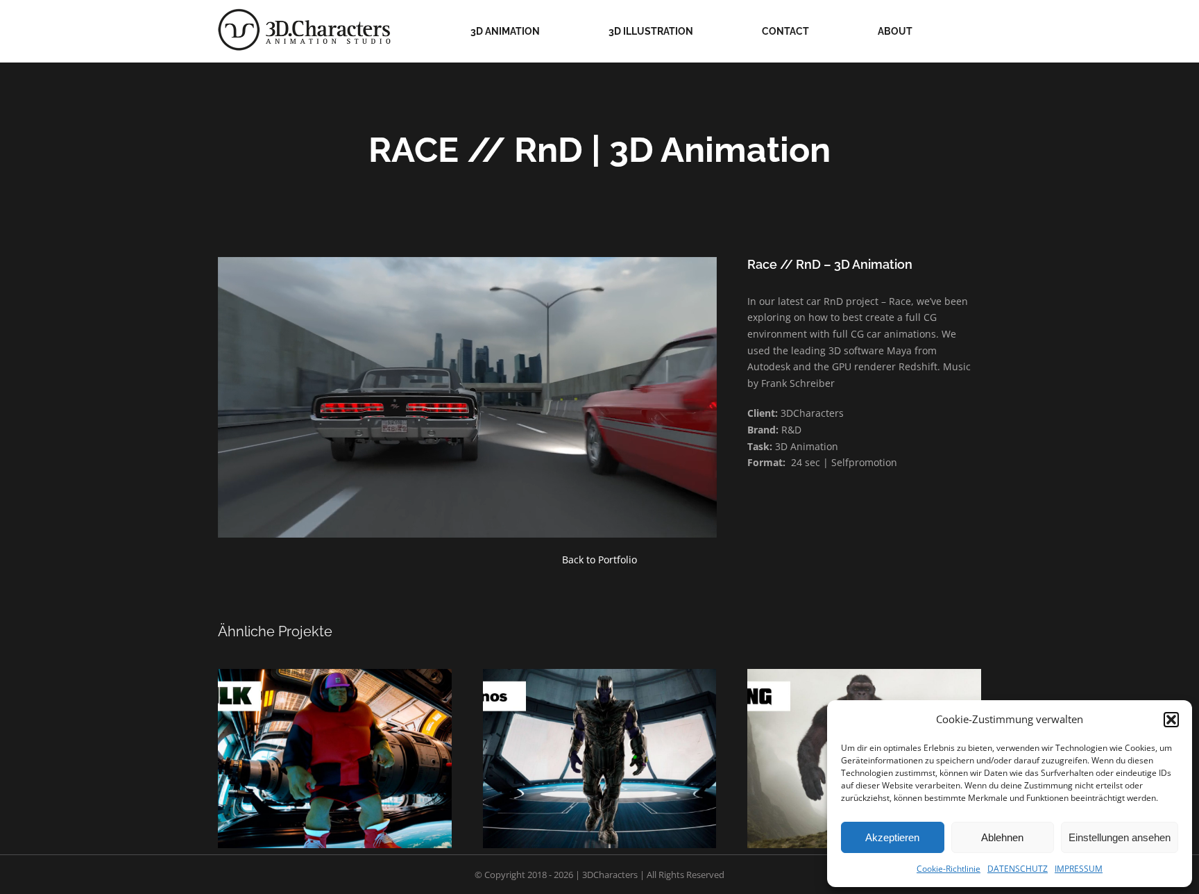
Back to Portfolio (599, 559)
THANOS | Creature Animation (616, 740)
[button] (1171, 720)
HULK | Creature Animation (351, 740)
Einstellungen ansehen (1120, 837)
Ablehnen (1002, 837)
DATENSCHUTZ (1017, 869)
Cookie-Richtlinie (948, 869)
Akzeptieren (892, 837)
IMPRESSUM (1079, 869)
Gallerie (317, 740)
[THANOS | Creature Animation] (600, 758)
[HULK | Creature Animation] (335, 758)
